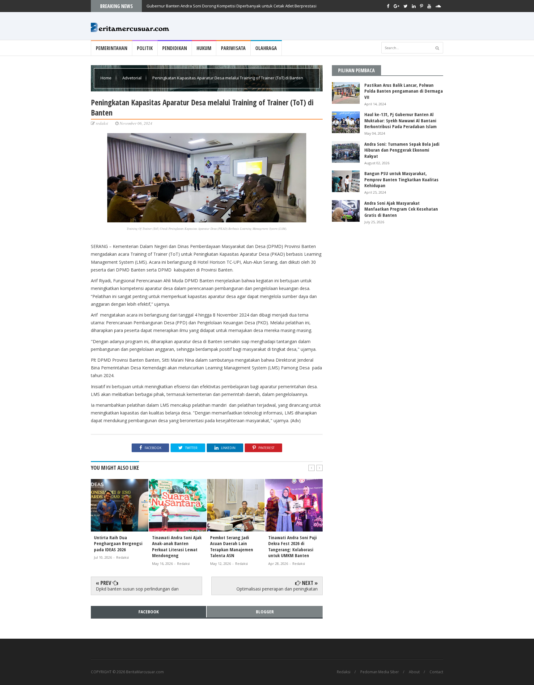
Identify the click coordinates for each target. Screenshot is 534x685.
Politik (145, 48)
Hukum (204, 48)
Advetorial (132, 78)
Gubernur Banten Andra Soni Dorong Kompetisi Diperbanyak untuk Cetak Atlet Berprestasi (231, 6)
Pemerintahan (111, 48)
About (414, 672)
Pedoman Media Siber (379, 672)
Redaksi (343, 672)
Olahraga (266, 48)
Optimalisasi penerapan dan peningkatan (277, 589)
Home (106, 78)
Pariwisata (233, 48)
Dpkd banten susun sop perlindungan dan (137, 589)
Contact (436, 672)
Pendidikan (174, 48)
